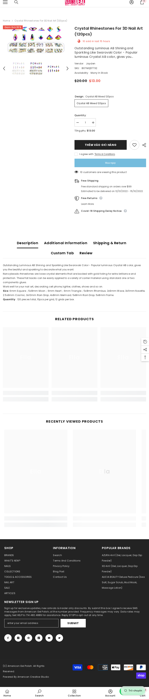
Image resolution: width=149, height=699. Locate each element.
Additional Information (65, 242)
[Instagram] (18, 638)
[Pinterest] (28, 638)
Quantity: (80, 115)
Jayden (90, 63)
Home (6, 20)
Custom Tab (62, 253)
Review (86, 253)
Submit (73, 623)
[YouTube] (49, 638)
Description (27, 242)
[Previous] (4, 68)
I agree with (86, 154)
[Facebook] (8, 638)
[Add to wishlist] (134, 145)
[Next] (67, 68)
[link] (26, 393)
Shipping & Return (109, 242)
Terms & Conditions (104, 154)
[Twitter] (59, 638)
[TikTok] (38, 638)
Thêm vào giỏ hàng (101, 145)
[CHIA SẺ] (142, 145)
